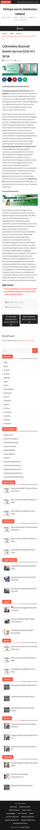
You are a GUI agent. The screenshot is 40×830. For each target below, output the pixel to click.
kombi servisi (17, 307)
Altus (6, 366)
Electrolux (8, 393)
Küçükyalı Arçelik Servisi (13, 473)
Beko (6, 381)
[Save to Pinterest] (15, 79)
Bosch (6, 385)
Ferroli (6, 397)
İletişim (7, 458)
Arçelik (6, 370)
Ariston (7, 374)
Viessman (7, 423)
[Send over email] (25, 79)
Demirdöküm (9, 389)
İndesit (6, 404)
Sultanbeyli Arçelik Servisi (14, 477)
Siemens (7, 416)
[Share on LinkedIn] (20, 79)
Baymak (10, 302)
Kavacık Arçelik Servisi (12, 461)
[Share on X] (9, 79)
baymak (10, 307)
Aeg (5, 362)
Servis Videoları (9, 454)
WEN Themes (25, 827)
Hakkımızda (8, 435)
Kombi (21, 302)
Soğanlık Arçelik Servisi (12, 469)
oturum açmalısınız (27, 340)
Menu (21, 28)
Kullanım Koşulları (11, 439)
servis (18, 60)
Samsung (7, 412)
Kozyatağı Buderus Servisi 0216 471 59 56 (20, 289)
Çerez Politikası (10, 446)
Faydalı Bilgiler (9, 450)
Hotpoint (7, 400)
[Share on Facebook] (4, 79)
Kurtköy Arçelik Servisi (12, 465)
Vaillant (7, 420)
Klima (16, 302)
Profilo (6, 408)
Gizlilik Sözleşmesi (11, 442)
